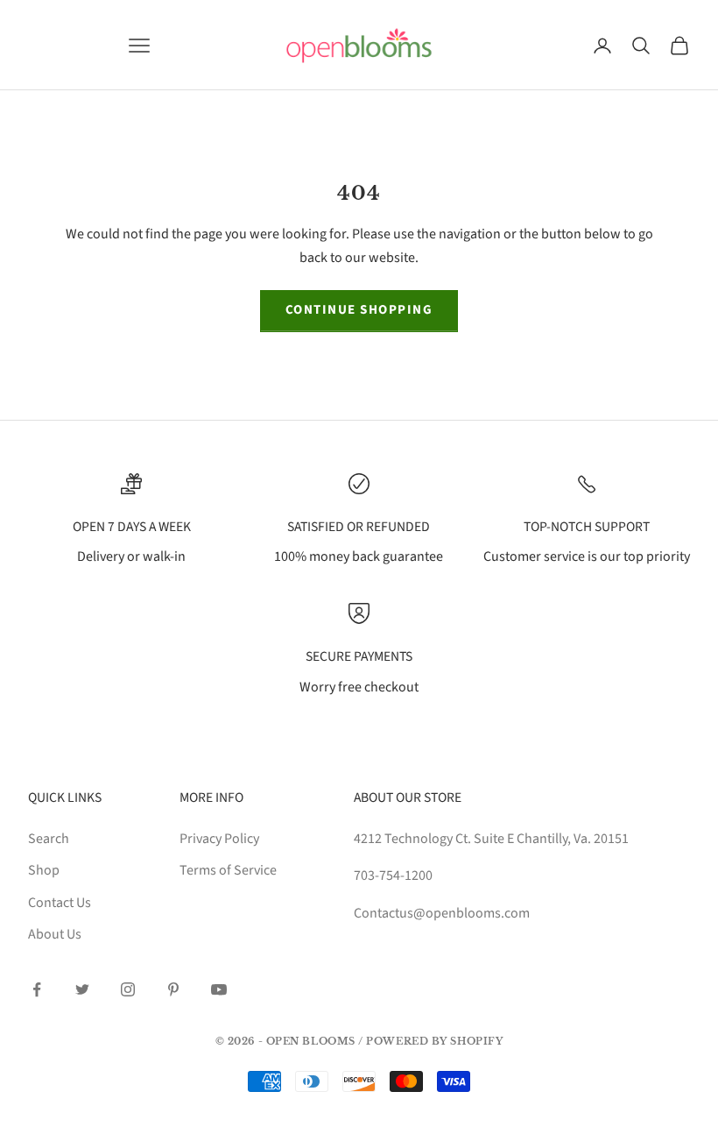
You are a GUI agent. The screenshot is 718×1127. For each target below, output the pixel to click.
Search (48, 838)
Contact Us (59, 902)
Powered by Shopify (434, 1041)
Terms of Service (228, 870)
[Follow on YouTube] (219, 989)
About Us (54, 934)
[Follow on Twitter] (82, 989)
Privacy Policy (219, 838)
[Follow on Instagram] (128, 989)
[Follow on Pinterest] (173, 989)
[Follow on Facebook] (37, 989)
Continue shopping (359, 310)
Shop (44, 870)
